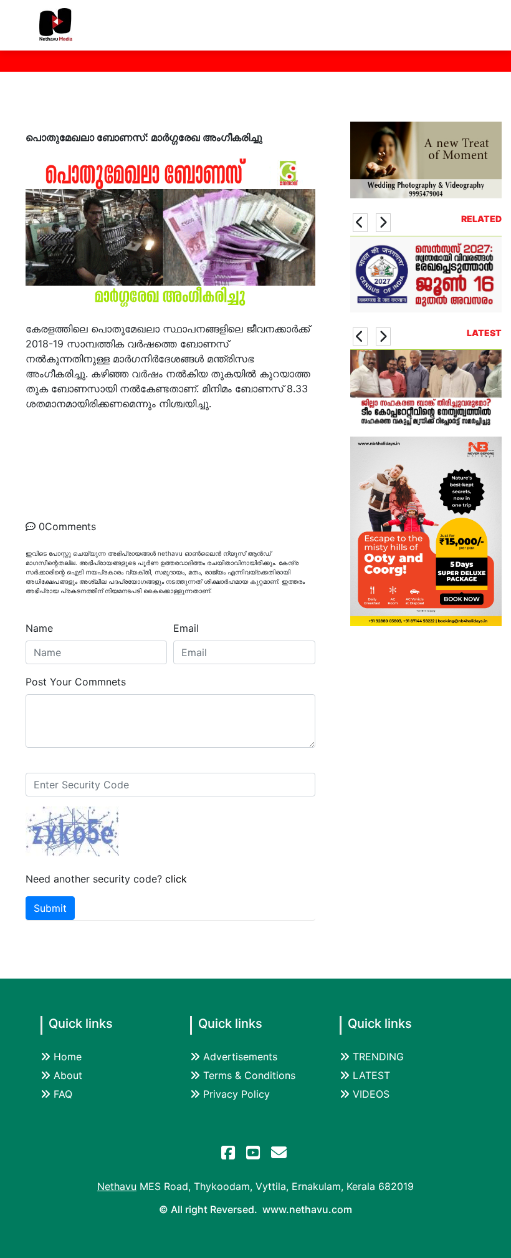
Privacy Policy (236, 1094)
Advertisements (240, 1056)
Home (68, 1056)
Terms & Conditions (249, 1075)
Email (186, 628)
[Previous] (360, 222)
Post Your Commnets (76, 681)
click (176, 879)
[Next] (383, 222)
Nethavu (116, 1186)
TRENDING (378, 1056)
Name (39, 628)
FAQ (63, 1094)
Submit (50, 908)
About (68, 1075)
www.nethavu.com (307, 1209)
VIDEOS (371, 1094)
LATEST (371, 1075)
